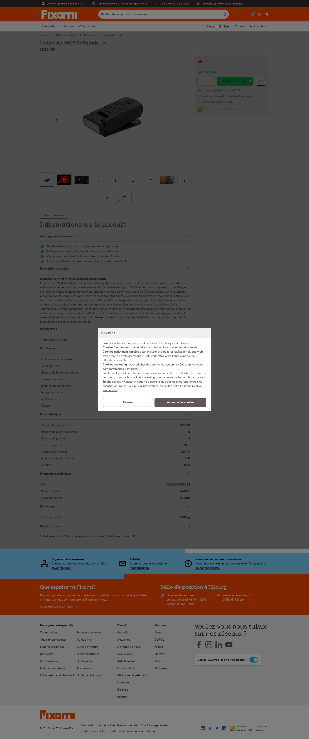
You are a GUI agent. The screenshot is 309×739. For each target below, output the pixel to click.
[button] (180, 402)
